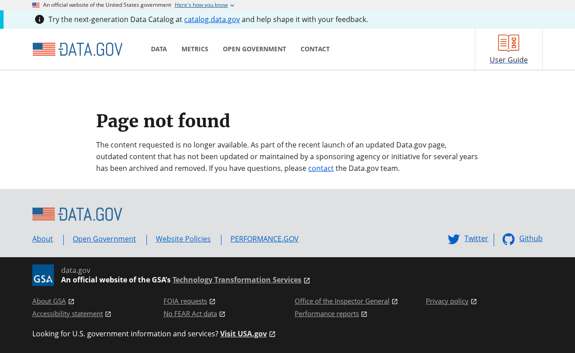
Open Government (104, 239)
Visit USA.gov (243, 334)
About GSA (49, 301)
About (42, 239)
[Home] (77, 49)
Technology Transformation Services (236, 280)
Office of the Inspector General (342, 301)
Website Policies (183, 239)
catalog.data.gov (212, 19)
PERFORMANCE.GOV (264, 239)
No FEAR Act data (190, 313)
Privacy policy (447, 301)
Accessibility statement (67, 313)
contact (321, 168)
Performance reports (327, 313)
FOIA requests (185, 301)
